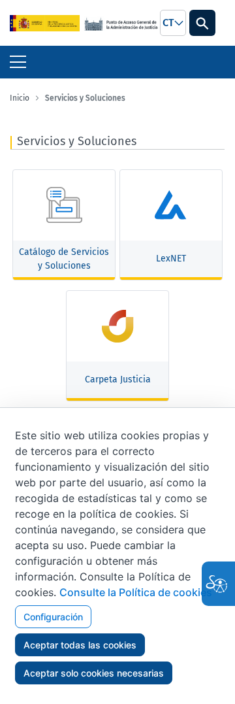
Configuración (53, 616)
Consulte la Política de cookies (135, 592)
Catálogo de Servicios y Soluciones (64, 258)
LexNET (171, 258)
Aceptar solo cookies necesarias (94, 673)
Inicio (19, 98)
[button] (173, 23)
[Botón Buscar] (202, 23)
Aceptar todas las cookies (80, 644)
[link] (45, 22)
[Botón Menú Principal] (18, 62)
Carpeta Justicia (118, 379)
